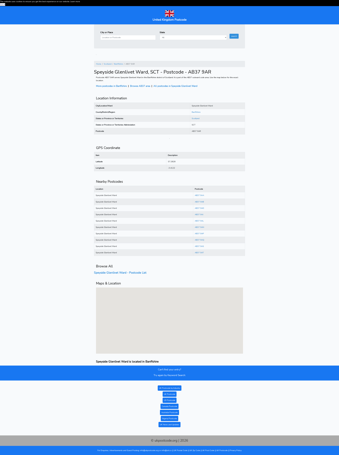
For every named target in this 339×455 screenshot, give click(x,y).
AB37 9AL (199, 220)
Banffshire (118, 64)
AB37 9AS (199, 246)
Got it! (2, 4)
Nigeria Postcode (169, 418)
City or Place (106, 32)
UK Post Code (208, 450)
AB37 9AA (199, 195)
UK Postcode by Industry (169, 388)
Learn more (75, 1)
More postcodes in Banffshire (111, 86)
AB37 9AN (199, 227)
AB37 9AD (199, 208)
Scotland (107, 64)
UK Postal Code (180, 450)
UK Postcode (169, 394)
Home (98, 64)
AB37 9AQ (199, 240)
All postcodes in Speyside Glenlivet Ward (175, 86)
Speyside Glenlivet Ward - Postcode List (120, 273)
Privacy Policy (236, 450)
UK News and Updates (169, 424)
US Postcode (169, 400)
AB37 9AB (199, 201)
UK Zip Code (194, 450)
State (162, 32)
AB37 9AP (199, 233)
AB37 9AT (199, 252)
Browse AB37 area (140, 86)
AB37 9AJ (199, 214)
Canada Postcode (169, 406)
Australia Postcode (169, 412)
